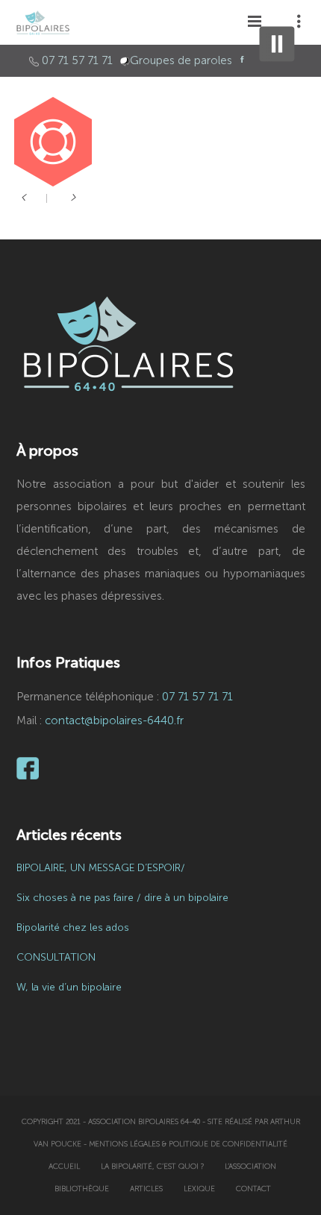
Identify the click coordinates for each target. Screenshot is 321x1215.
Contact (253, 1188)
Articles (146, 1188)
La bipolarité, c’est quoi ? (152, 1166)
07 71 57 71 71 (77, 60)
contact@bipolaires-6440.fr (114, 720)
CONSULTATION (56, 957)
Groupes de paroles (181, 60)
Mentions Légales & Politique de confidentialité (188, 1144)
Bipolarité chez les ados (72, 927)
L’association (250, 1166)
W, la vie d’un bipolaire (69, 987)
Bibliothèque (81, 1188)
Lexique (199, 1188)
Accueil (64, 1166)
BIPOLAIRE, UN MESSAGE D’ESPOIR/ (100, 867)
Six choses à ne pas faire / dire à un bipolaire (122, 897)
